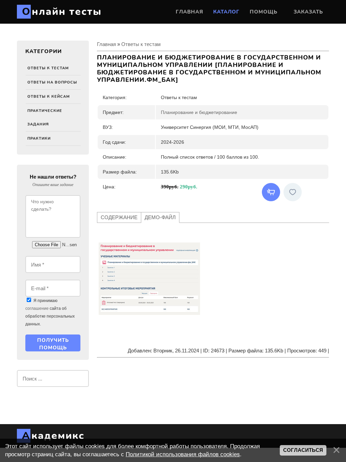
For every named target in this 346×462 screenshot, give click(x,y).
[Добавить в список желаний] (292, 192)
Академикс (53, 436)
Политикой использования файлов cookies (183, 454)
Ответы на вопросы (52, 82)
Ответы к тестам (48, 68)
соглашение (37, 308)
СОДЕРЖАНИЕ (119, 217)
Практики (39, 138)
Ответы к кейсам (48, 96)
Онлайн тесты (62, 12)
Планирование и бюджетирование (199, 112)
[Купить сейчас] (271, 192)
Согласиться (303, 450)
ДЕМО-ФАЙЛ (160, 217)
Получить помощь (53, 344)
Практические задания (44, 117)
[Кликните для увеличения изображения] (149, 278)
